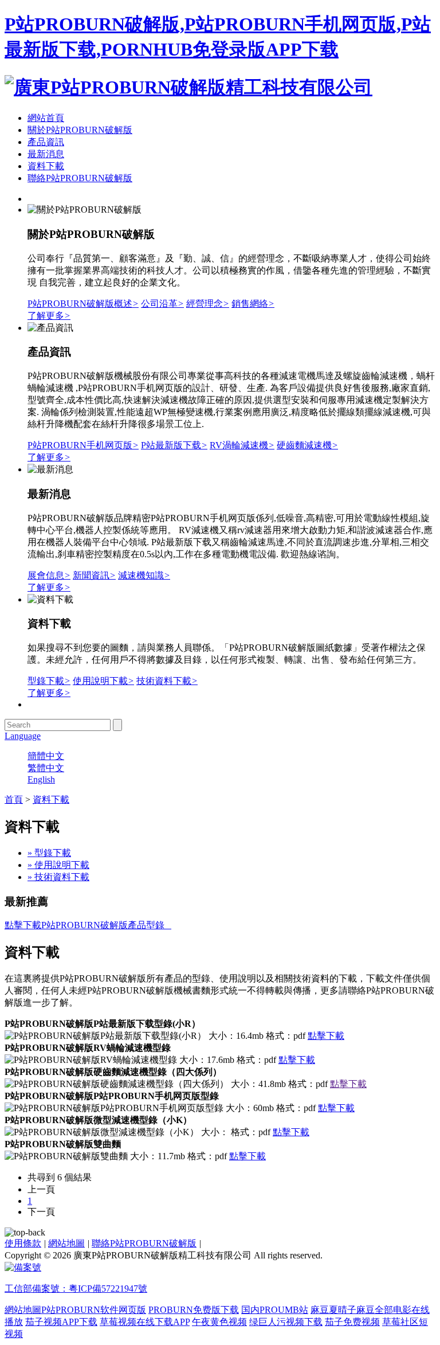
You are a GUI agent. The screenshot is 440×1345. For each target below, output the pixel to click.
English (41, 779)
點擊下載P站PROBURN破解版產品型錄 (88, 925)
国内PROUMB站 (274, 1310)
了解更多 (49, 315)
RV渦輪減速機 (242, 445)
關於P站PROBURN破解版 (80, 130)
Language (23, 736)
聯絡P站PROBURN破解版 (80, 178)
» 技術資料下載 (58, 877)
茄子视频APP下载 (61, 1322)
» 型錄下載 (49, 853)
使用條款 (23, 1243)
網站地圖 (66, 1243)
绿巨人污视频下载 (286, 1322)
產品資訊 (46, 142)
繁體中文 (46, 768)
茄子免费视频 (352, 1322)
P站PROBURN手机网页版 (83, 445)
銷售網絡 (252, 303)
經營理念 (207, 303)
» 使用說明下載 (58, 865)
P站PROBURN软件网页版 (93, 1310)
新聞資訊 (94, 575)
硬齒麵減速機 (307, 445)
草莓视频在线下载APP (145, 1322)
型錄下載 (49, 681)
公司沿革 (162, 303)
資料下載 (46, 166)
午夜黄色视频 (219, 1322)
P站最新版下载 (174, 445)
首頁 (14, 799)
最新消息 (46, 154)
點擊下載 (326, 1036)
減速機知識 (144, 575)
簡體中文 (46, 756)
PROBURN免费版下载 (193, 1310)
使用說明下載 (103, 681)
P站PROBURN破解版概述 (83, 303)
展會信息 (49, 575)
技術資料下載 (167, 681)
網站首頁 (46, 118)
